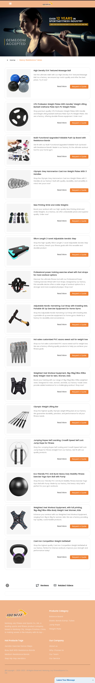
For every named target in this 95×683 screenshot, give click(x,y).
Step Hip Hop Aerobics (15, 658)
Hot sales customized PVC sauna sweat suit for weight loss (61, 339)
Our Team (54, 654)
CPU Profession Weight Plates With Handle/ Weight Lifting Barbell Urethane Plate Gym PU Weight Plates (60, 105)
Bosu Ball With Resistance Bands (20, 650)
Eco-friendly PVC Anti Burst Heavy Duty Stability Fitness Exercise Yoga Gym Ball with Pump (59, 475)
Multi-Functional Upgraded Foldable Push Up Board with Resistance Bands (60, 139)
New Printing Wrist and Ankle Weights (51, 205)
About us (53, 646)
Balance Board (56, 616)
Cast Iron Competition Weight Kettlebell (52, 541)
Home (12, 60)
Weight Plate (55, 629)
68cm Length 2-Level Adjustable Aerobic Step (55, 238)
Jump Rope (54, 624)
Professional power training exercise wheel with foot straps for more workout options (61, 274)
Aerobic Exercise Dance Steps (18, 646)
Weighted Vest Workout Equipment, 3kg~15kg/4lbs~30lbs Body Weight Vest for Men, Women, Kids (60, 374)
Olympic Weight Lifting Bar (46, 406)
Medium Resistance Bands (17, 654)
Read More (61, 86)
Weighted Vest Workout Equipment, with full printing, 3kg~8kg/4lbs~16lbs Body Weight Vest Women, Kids (58, 509)
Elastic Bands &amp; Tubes (61, 620)
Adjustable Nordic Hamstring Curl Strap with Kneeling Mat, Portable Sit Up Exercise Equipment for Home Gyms (61, 307)
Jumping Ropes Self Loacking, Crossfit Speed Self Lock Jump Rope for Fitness (58, 442)
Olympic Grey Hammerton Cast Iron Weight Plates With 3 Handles (60, 173)
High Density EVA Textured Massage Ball (52, 70)
